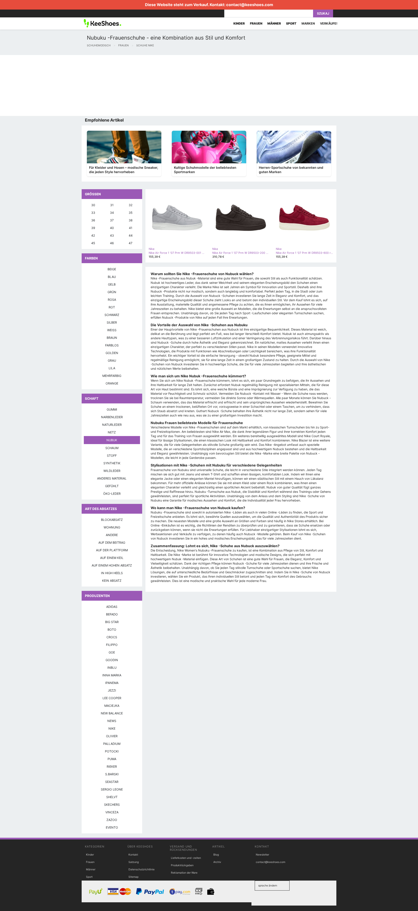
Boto (112, 629)
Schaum (111, 448)
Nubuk (111, 440)
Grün (112, 292)
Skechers (112, 804)
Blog (216, 854)
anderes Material (111, 478)
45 (93, 243)
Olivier (112, 736)
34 (112, 212)
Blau (112, 277)
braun (112, 337)
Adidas (111, 606)
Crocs (111, 637)
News (111, 721)
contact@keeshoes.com (249, 4)
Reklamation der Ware (184, 872)
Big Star (112, 622)
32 (130, 205)
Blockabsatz (112, 520)
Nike (111, 728)
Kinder (90, 854)
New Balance (112, 713)
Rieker (112, 766)
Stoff (112, 455)
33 (93, 212)
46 (112, 243)
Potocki (112, 751)
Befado (112, 614)
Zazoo (111, 820)
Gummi (112, 409)
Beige (112, 269)
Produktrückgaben (182, 865)
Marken (308, 23)
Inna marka (111, 675)
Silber (112, 322)
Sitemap (133, 876)
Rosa (112, 299)
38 (131, 220)
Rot (112, 307)
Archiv (217, 862)
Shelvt (112, 797)
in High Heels (112, 573)
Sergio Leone (112, 789)
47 (130, 243)
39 (93, 228)
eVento (112, 827)
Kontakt (133, 854)
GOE (112, 652)
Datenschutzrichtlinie (141, 869)
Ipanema (111, 683)
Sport (89, 876)
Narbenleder (112, 417)
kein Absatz (111, 580)
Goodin (112, 660)
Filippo (112, 645)
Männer (90, 869)
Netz (112, 432)
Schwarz (111, 315)
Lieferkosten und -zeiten (186, 857)
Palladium (111, 744)
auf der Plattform (112, 550)
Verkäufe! (328, 23)
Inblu (111, 667)
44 (131, 235)
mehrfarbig (111, 376)
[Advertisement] (130, 85)
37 (112, 220)
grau (112, 360)
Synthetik (111, 463)
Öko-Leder (112, 493)
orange (112, 383)
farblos (112, 345)
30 (93, 205)
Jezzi (112, 690)
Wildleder (111, 471)
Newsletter (262, 854)
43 (112, 235)
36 (93, 220)
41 (130, 228)
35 (131, 212)
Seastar (111, 782)
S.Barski (112, 774)
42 (93, 235)
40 (112, 228)
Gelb (112, 284)
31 (112, 205)
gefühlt (112, 486)
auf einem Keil (111, 558)
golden (112, 353)
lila (112, 368)
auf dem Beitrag (111, 542)
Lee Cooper (112, 698)
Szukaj (323, 13)
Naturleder (112, 424)
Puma (112, 759)
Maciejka (111, 705)
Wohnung (112, 527)
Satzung (133, 862)
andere (112, 535)
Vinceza (111, 812)
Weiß (111, 330)
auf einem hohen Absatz (112, 565)
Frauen (90, 862)
